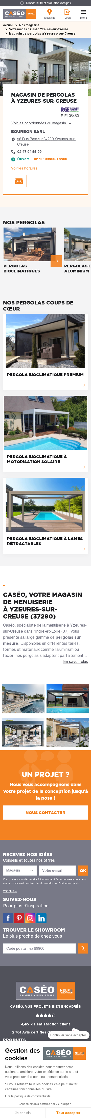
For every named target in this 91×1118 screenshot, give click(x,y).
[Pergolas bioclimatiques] (33, 251)
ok (83, 870)
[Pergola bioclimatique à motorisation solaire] (45, 434)
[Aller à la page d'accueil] (19, 14)
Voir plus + (10, 890)
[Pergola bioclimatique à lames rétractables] (45, 516)
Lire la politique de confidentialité (28, 1096)
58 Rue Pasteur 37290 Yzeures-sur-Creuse (46, 141)
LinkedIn (41, 918)
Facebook (8, 918)
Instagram (30, 918)
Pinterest (19, 918)
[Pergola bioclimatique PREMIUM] (45, 352)
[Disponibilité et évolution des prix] (45, 3)
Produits (14, 1040)
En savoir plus (75, 661)
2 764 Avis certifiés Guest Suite (40, 1032)
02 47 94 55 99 (29, 152)
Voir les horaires (24, 168)
